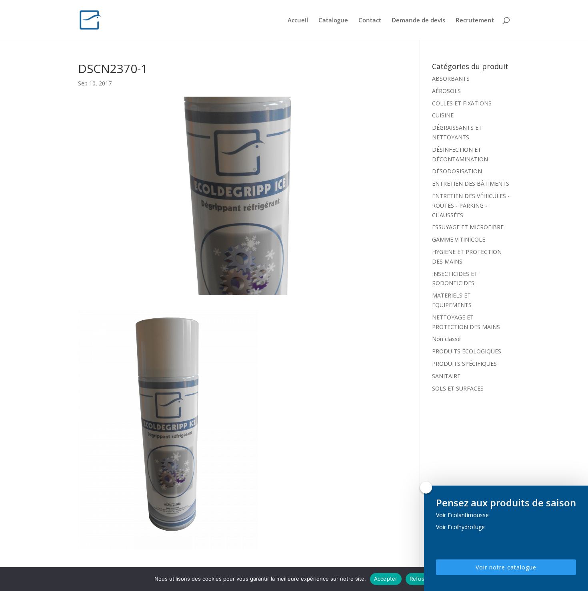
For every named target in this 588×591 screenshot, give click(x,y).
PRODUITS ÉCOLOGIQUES (466, 351)
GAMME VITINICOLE (458, 239)
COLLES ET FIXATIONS (462, 103)
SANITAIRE (446, 376)
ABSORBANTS (451, 78)
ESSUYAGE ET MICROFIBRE (468, 227)
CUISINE (443, 115)
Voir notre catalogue (506, 567)
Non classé (446, 339)
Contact (369, 20)
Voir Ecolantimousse (462, 515)
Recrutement (475, 20)
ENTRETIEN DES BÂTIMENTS (470, 183)
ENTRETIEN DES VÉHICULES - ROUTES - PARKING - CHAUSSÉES (471, 205)
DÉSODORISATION (457, 171)
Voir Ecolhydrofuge (460, 527)
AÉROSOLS (446, 91)
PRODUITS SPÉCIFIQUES (464, 363)
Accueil (298, 20)
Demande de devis (418, 20)
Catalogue (333, 20)
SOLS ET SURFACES (458, 388)
